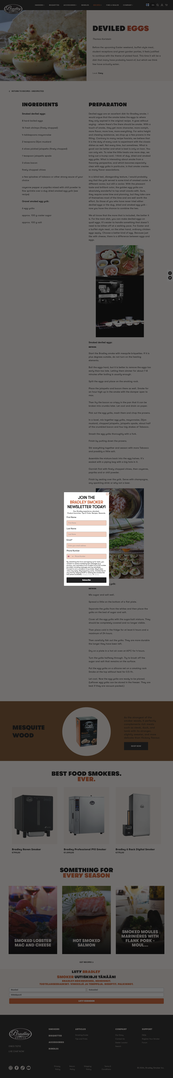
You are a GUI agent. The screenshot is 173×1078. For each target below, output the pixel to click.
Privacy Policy (87, 574)
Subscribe (86, 580)
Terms (96, 574)
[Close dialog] (107, 494)
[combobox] (70, 556)
